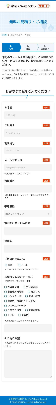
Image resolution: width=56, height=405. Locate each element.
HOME (4, 35)
